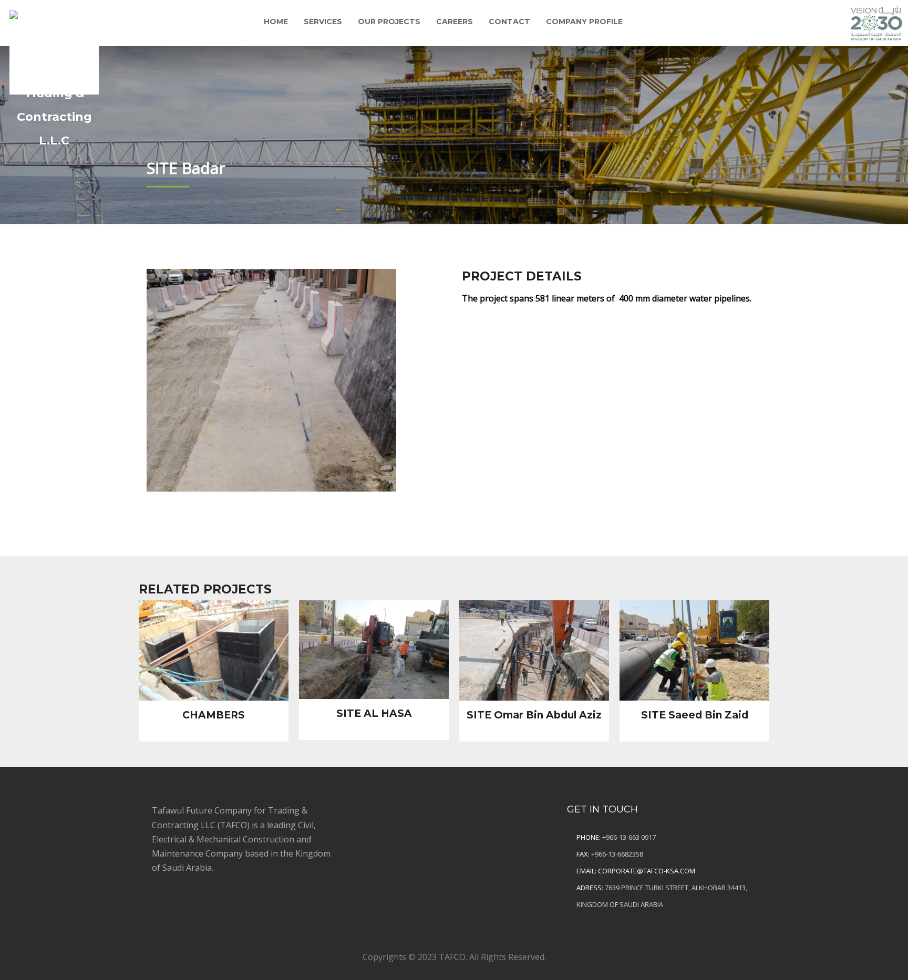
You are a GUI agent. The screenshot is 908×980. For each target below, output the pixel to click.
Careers (454, 21)
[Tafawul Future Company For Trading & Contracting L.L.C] (54, 50)
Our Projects (389, 21)
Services (323, 21)
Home (276, 21)
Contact (509, 21)
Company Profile (584, 21)
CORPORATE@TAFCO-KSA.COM (646, 870)
